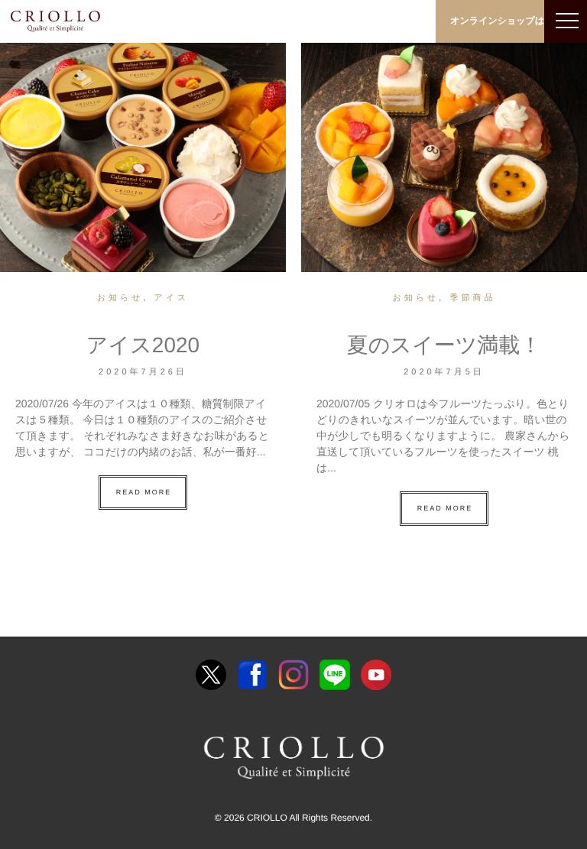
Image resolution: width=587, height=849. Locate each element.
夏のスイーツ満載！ (444, 345)
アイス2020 (142, 345)
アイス (172, 298)
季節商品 (472, 298)
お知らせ (120, 298)
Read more (144, 492)
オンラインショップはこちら (511, 20)
